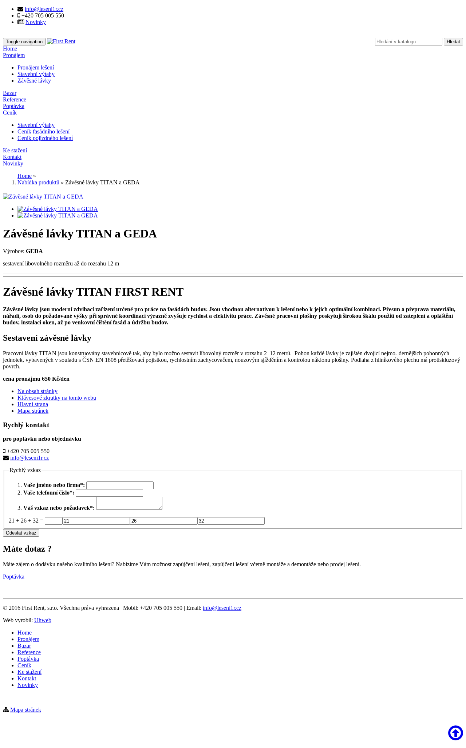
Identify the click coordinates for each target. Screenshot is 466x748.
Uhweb (42, 620)
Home (24, 176)
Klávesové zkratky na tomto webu (56, 398)
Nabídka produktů (38, 182)
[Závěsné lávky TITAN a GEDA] (43, 196)
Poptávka (13, 576)
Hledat (453, 41)
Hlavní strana (32, 404)
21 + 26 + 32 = (27, 520)
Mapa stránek (32, 411)
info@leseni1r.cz (44, 9)
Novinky (35, 22)
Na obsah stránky (37, 391)
